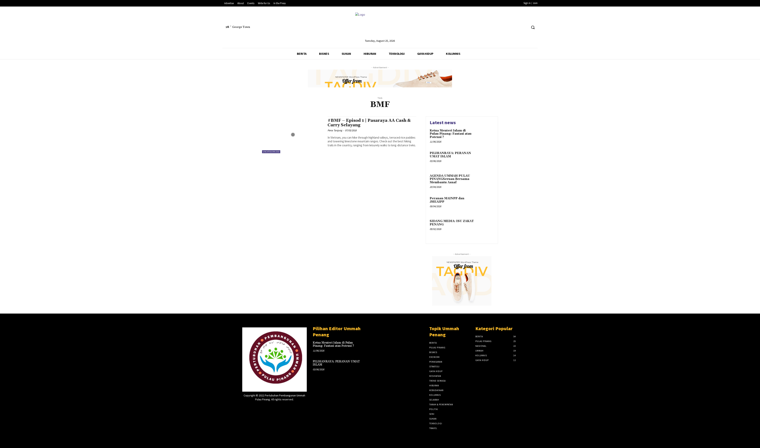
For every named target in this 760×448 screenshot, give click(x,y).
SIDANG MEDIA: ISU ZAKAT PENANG (452, 222)
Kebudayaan (436, 390)
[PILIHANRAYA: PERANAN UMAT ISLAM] (485, 159)
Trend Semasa (437, 380)
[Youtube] (524, 27)
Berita (433, 342)
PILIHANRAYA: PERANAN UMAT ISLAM (450, 154)
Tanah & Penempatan (441, 404)
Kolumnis (435, 395)
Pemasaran (435, 361)
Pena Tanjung (335, 130)
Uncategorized (271, 151)
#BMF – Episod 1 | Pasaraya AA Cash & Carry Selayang (369, 123)
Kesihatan (435, 376)
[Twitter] (517, 27)
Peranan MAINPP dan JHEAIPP (447, 200)
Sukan (433, 418)
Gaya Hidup (436, 371)
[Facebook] (509, 27)
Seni (431, 414)
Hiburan (434, 385)
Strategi (434, 366)
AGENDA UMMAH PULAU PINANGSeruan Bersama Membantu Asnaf (450, 179)
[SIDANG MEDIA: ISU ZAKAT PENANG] (485, 227)
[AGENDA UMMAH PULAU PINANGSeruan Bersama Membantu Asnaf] (485, 182)
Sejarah (434, 399)
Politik (433, 409)
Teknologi (435, 423)
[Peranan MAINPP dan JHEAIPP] (485, 204)
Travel (433, 428)
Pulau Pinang (437, 347)
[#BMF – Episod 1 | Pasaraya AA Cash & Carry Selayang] (293, 134)
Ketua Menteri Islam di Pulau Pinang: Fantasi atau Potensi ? (450, 134)
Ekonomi (434, 357)
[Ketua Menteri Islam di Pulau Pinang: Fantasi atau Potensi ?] (485, 136)
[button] (533, 27)
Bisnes (433, 352)
